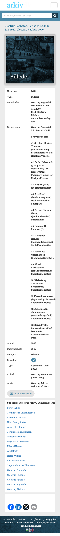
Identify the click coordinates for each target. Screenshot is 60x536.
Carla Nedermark (16, 460)
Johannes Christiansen (19, 431)
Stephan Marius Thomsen (21, 465)
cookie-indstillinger (31, 525)
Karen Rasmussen (16, 417)
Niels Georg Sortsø (16, 422)
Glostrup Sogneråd (17, 470)
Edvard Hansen (15, 446)
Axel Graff (12, 450)
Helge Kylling (14, 455)
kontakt (9, 522)
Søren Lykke (13, 407)
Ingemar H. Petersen (18, 441)
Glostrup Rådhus (16, 474)
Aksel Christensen (16, 426)
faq (54, 519)
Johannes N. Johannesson (21, 412)
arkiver (22, 519)
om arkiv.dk (9, 519)
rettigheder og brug (40, 519)
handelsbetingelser (46, 522)
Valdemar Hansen (16, 436)
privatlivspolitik (24, 522)
